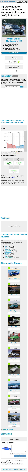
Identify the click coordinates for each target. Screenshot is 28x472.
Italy (6, 256)
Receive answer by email (19, 454)
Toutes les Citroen (7, 429)
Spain (6, 254)
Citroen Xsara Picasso (14, 423)
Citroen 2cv (14, 343)
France (6, 246)
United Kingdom (9, 257)
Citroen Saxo (14, 359)
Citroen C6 (14, 295)
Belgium (7, 249)
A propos (22, 469)
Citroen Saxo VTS (14, 375)
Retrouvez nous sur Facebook (11, 469)
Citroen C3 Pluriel (14, 279)
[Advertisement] (14, 104)
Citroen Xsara (14, 391)
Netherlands (8, 250)
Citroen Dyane (14, 311)
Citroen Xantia (14, 407)
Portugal (7, 253)
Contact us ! (16, 152)
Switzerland (8, 252)
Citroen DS (14, 327)
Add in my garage (14, 52)
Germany (7, 247)
